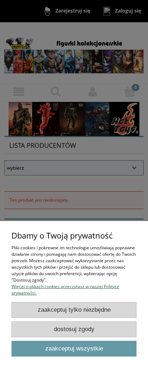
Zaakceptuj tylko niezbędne (74, 309)
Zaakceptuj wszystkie (74, 348)
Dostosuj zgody (74, 329)
